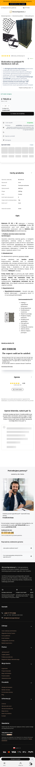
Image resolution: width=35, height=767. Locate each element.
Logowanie (5, 668)
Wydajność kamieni (7, 687)
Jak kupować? (5, 652)
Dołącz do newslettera (9, 734)
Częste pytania (6, 654)
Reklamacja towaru (7, 643)
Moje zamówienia (6, 673)
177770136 (27, 7)
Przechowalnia (6, 676)
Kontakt (4, 716)
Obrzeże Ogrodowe (5, 16)
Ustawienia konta (6, 678)
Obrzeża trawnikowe (7, 708)
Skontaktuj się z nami (17, 4)
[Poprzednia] (1, 3)
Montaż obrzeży (6, 690)
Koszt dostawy (5, 638)
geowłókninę (19, 244)
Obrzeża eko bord (6, 706)
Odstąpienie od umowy (8, 640)
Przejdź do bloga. (8, 517)
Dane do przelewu (7, 713)
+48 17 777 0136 (10, 613)
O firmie (4, 703)
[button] (17, 173)
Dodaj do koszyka (18, 114)
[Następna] (33, 3)
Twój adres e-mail (7, 732)
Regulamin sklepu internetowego (10, 659)
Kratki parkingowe (29, 16)
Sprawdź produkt (23, 454)
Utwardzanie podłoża (17, 16)
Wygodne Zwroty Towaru (8, 633)
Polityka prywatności (7, 657)
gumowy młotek (23, 256)
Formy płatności (6, 636)
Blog (3, 694)
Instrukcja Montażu (7, 366)
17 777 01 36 (7, 532)
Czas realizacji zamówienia (9, 631)
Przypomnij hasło (6, 671)
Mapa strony (5, 711)
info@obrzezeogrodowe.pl (11, 618)
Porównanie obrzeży (7, 692)
